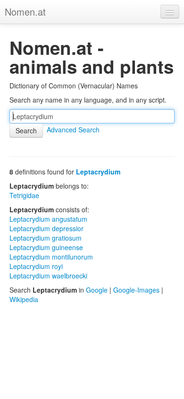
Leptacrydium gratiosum (45, 238)
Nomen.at (25, 11)
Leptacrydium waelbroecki (48, 275)
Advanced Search (73, 129)
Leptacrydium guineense (46, 247)
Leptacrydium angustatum (48, 219)
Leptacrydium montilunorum (51, 256)
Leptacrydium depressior (46, 228)
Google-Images (136, 290)
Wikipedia (23, 299)
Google (97, 290)
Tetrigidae (24, 195)
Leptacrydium (98, 171)
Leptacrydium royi (36, 266)
